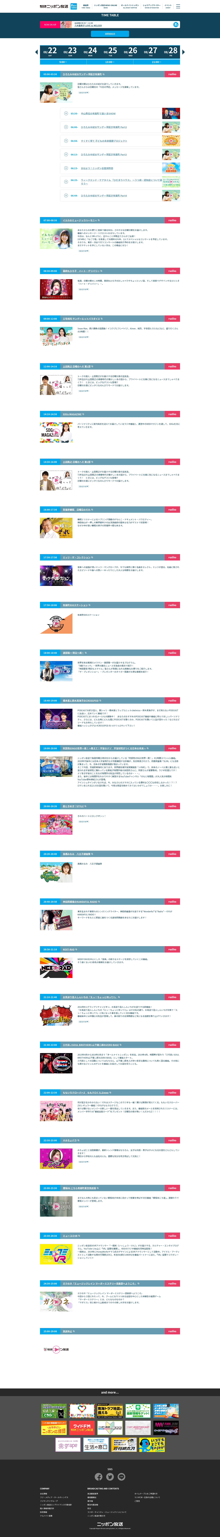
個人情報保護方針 (47, 1508)
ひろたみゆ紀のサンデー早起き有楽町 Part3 (104, 154)
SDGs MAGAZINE (72, 414)
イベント (168, 6)
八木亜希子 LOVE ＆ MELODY (88, 25)
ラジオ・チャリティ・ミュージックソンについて (107, 1512)
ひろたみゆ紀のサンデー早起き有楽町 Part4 (104, 195)
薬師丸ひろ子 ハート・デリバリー (81, 271)
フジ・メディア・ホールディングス (54, 1497)
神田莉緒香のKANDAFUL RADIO (80, 901)
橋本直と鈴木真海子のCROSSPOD (81, 700)
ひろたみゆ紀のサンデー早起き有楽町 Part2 (104, 127)
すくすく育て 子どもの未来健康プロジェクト (104, 140)
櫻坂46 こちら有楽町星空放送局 (79, 1188)
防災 (89, 1508)
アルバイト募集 (46, 1515)
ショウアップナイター (152, 6)
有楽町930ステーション (75, 605)
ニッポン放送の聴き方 (96, 1515)
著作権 (90, 1501)
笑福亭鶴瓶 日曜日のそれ (76, 509)
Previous (36, 52)
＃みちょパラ (70, 1140)
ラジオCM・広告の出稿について (147, 1497)
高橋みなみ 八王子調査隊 (76, 854)
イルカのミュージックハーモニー (80, 220)
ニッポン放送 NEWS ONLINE (105, 6)
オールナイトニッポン (130, 6)
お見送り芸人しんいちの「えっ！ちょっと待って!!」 (90, 997)
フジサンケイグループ (49, 1501)
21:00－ (156, 62)
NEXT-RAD (68, 949)
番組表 (85, 6)
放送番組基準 (92, 1493)
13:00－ (110, 62)
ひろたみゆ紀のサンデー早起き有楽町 (82, 74)
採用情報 (43, 1512)
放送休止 (67, 1331)
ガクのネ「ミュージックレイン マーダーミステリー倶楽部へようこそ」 (100, 1283)
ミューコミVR (70, 1235)
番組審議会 (91, 1497)
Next (183, 52)
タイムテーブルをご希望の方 (145, 1493)
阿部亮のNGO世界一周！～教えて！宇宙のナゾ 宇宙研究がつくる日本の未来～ (104, 748)
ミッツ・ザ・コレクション (76, 557)
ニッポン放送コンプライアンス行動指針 (56, 1504)
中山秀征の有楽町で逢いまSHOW (98, 113)
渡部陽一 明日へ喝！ (73, 652)
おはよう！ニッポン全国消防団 (97, 168)
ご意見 (137, 1501)
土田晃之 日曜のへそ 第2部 (77, 461)
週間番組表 (110, 33)
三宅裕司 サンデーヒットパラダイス (81, 318)
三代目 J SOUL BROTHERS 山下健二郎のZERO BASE (91, 1044)
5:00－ (63, 62)
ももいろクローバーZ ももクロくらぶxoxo (86, 1092)
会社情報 (43, 1493)
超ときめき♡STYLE (73, 806)
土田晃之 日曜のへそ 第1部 (77, 366)
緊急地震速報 (92, 1504)
